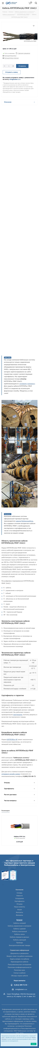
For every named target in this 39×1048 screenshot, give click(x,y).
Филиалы (19, 915)
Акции (19, 910)
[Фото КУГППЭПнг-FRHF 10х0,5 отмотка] (20, 494)
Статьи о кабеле (20, 973)
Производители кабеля (19, 962)
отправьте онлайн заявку (11, 774)
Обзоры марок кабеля (19, 976)
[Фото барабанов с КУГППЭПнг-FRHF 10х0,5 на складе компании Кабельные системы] (20, 413)
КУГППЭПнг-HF (12, 739)
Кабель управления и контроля (19, 926)
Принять (33, 1043)
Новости (19, 896)
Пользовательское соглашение (19, 964)
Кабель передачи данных (19, 937)
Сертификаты (19, 901)
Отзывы (19, 904)
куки (3, 1037)
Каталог (19, 920)
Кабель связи (19, 934)
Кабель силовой (20, 923)
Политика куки (19, 970)
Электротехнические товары (19, 945)
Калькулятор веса (10, 56)
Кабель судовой (20, 929)
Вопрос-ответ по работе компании (19, 956)
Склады (19, 893)
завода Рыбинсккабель (24, 521)
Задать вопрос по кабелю (19, 959)
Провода (19, 943)
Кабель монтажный (19, 931)
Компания (19, 890)
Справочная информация (19, 950)
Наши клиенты (19, 907)
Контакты (19, 912)
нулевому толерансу (27, 384)
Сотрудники (19, 898)
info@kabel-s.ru (14, 79)
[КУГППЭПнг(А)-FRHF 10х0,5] (19, 36)
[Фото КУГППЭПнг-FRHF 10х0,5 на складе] (20, 440)
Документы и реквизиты (19, 953)
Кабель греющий (19, 940)
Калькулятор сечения (11, 58)
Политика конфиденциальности (19, 967)
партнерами (17, 715)
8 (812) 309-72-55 (20, 985)
